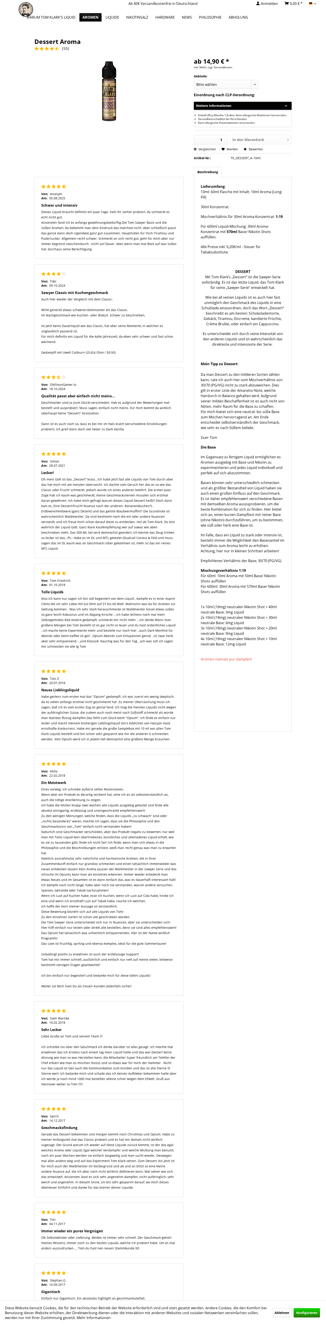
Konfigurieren (306, 1313)
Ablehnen (282, 1313)
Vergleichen (207, 149)
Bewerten (255, 149)
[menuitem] (267, 3)
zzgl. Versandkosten (220, 67)
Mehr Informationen (94, 1317)
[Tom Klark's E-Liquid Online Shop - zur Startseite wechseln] (26, 12)
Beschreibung (207, 172)
